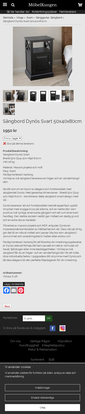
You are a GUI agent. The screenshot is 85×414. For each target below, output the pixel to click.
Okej (42, 407)
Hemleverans (68, 11)
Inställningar (42, 387)
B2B (51, 359)
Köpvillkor (65, 341)
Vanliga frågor (40, 341)
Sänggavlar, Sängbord (49, 17)
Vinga (19, 17)
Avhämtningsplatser (44, 11)
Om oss (15, 341)
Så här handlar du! (18, 11)
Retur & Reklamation (42, 349)
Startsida (8, 17)
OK (48, 318)
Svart (29, 17)
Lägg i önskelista (14, 284)
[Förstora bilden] (42, 56)
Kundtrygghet (29, 345)
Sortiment (37, 359)
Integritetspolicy (53, 345)
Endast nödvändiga (42, 397)
